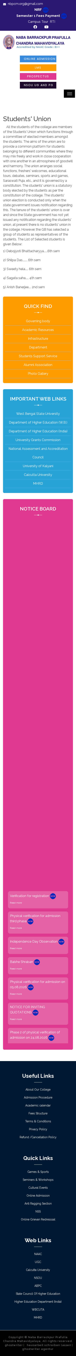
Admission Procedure (38, 1097)
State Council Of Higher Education (38, 1293)
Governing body (38, 321)
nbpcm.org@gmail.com (25, 4)
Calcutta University (38, 475)
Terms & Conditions (38, 1121)
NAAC (38, 1254)
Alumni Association (38, 365)
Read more (16, 896)
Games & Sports (38, 1171)
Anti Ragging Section (38, 1203)
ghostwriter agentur (38, 1349)
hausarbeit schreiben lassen (49, 1345)
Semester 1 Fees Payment (38, 16)
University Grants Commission (38, 440)
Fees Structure (38, 1113)
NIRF (38, 10)
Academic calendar (38, 1105)
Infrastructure (38, 339)
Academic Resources (38, 330)
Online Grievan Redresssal (38, 1219)
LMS (38, 68)
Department (38, 347)
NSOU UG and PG (38, 85)
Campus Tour (38, 22)
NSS (38, 1211)
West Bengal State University (38, 414)
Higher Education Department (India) (38, 1301)
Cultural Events (38, 1187)
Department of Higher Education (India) (38, 431)
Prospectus (38, 76)
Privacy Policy (38, 1129)
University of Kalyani (38, 466)
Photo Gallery (38, 374)
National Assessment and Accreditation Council (38, 453)
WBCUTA (38, 1309)
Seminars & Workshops (38, 1179)
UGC (38, 1262)
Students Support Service (38, 356)
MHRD (38, 483)
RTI (52, 22)
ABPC (38, 1285)
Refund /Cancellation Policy (38, 1137)
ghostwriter (14, 1345)
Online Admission (40, 59)
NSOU (38, 1277)
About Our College (38, 1089)
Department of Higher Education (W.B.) (38, 422)
